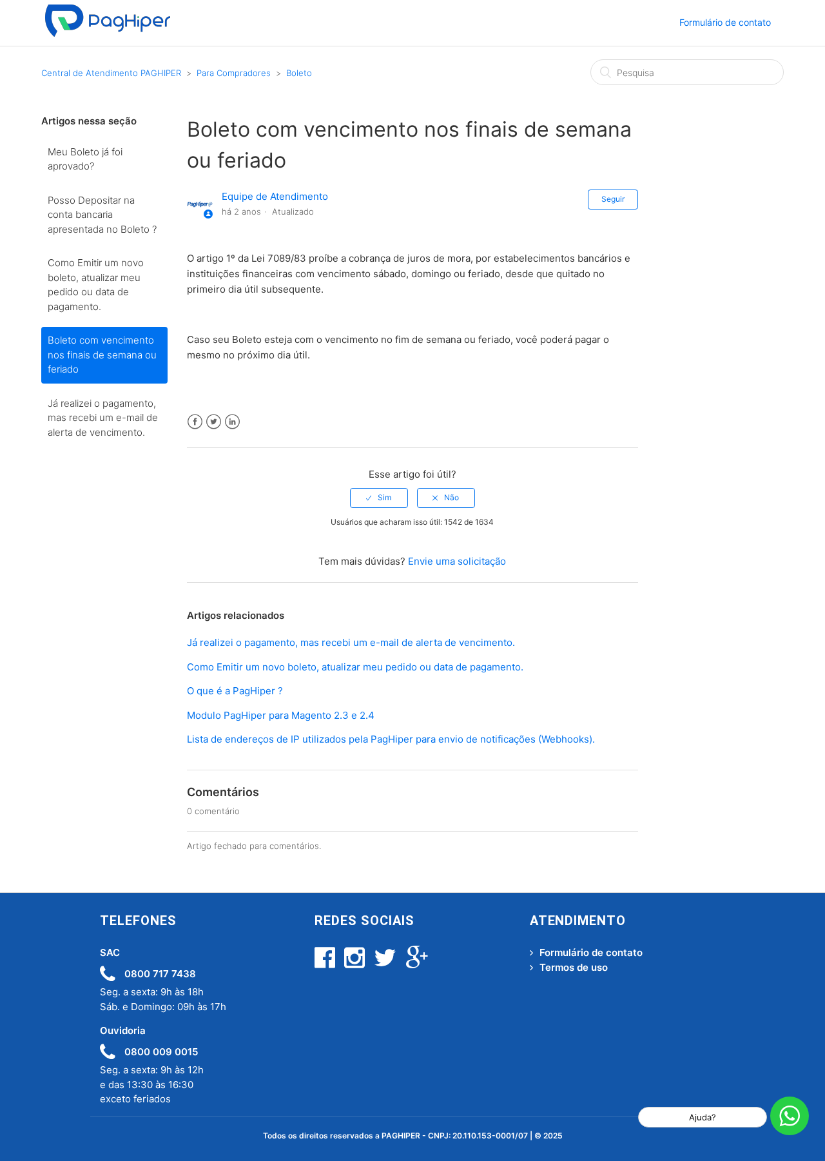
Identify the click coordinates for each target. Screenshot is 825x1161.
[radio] (379, 497)
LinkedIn (232, 422)
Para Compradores (234, 73)
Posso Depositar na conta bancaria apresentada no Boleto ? (102, 214)
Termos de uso (573, 967)
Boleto (299, 73)
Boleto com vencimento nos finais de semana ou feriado (102, 354)
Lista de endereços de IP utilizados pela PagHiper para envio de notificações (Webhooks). (391, 739)
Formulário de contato (725, 22)
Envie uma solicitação (457, 561)
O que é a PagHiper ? (235, 691)
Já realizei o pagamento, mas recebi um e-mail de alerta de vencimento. (103, 417)
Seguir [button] (613, 199)
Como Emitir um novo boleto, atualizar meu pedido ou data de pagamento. (96, 285)
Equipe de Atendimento (275, 196)
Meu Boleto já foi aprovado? (85, 159)
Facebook (195, 422)
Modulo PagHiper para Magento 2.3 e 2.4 (280, 715)
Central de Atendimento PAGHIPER (111, 73)
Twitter (214, 422)
